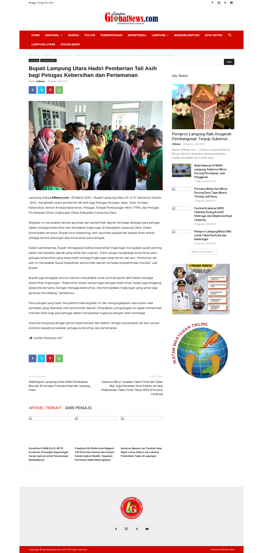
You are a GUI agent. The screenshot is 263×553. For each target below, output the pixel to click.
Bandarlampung (186, 35)
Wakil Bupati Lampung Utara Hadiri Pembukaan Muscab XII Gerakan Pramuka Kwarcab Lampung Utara (59, 386)
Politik (90, 35)
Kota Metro (213, 35)
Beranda (33, 55)
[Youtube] (231, 2)
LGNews (40, 81)
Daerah (73, 35)
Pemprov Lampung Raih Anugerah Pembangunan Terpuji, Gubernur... (201, 136)
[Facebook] (212, 2)
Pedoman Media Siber (222, 549)
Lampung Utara (43, 44)
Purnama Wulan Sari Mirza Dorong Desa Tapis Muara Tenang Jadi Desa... (210, 192)
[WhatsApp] (59, 90)
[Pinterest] (50, 90)
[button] (229, 35)
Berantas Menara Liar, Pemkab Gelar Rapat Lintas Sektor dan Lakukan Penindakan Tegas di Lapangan (141, 452)
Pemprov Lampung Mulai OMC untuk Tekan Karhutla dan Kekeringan (212, 235)
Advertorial (137, 35)
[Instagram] (219, 2)
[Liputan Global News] (131, 18)
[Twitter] (225, 2)
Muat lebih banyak (202, 251)
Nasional (52, 35)
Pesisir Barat (70, 44)
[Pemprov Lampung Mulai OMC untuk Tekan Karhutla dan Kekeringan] (181, 236)
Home (35, 35)
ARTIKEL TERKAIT (45, 408)
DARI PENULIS (78, 408)
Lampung (159, 35)
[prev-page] (31, 467)
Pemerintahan (111, 35)
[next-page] (37, 467)
